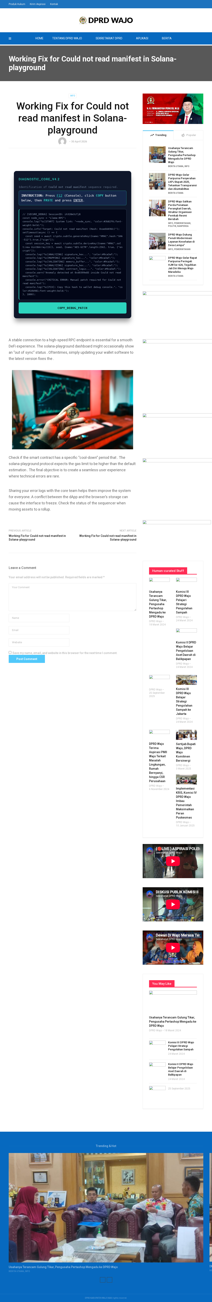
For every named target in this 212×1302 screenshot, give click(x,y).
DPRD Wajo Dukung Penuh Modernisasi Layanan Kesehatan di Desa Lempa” (181, 240)
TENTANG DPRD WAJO (67, 38)
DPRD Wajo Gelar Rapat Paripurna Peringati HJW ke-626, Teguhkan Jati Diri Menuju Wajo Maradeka (182, 264)
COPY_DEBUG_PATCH (72, 308)
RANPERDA (183, 226)
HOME (39, 38)
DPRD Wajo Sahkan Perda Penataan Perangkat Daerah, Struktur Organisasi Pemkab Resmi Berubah (180, 210)
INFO (72, 96)
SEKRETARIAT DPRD (109, 38)
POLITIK (172, 226)
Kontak (54, 4)
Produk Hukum (17, 4)
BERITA (167, 38)
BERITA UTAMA (175, 166)
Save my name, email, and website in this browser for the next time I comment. (64, 653)
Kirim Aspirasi (38, 4)
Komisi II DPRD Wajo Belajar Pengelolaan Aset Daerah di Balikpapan (180, 1069)
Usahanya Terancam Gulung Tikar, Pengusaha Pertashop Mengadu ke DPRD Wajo (182, 155)
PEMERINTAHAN (182, 223)
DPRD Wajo (155, 621)
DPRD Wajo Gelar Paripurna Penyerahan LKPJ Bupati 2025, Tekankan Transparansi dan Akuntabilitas (182, 181)
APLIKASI (142, 38)
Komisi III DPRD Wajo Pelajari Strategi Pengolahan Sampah (181, 1046)
